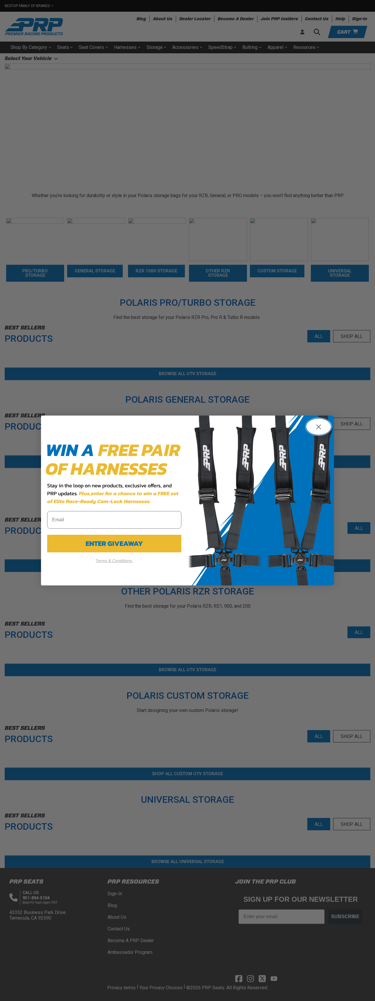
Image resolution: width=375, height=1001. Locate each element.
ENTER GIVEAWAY (114, 543)
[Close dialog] (319, 426)
